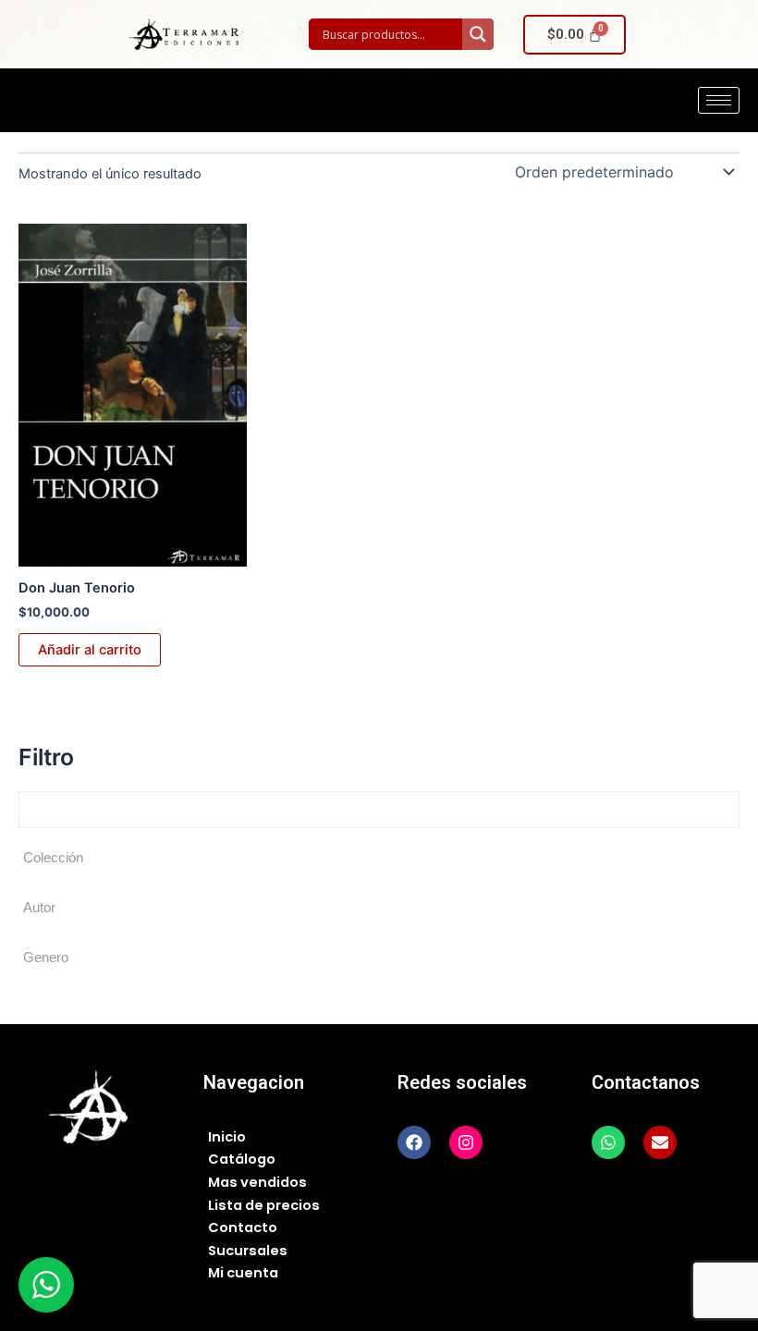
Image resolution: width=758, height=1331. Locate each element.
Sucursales (247, 1250)
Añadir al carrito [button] (89, 649)
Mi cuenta (243, 1273)
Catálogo (241, 1159)
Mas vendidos (257, 1182)
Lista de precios (264, 1205)
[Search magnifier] (478, 34)
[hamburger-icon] (719, 100)
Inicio (227, 1137)
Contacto (242, 1227)
